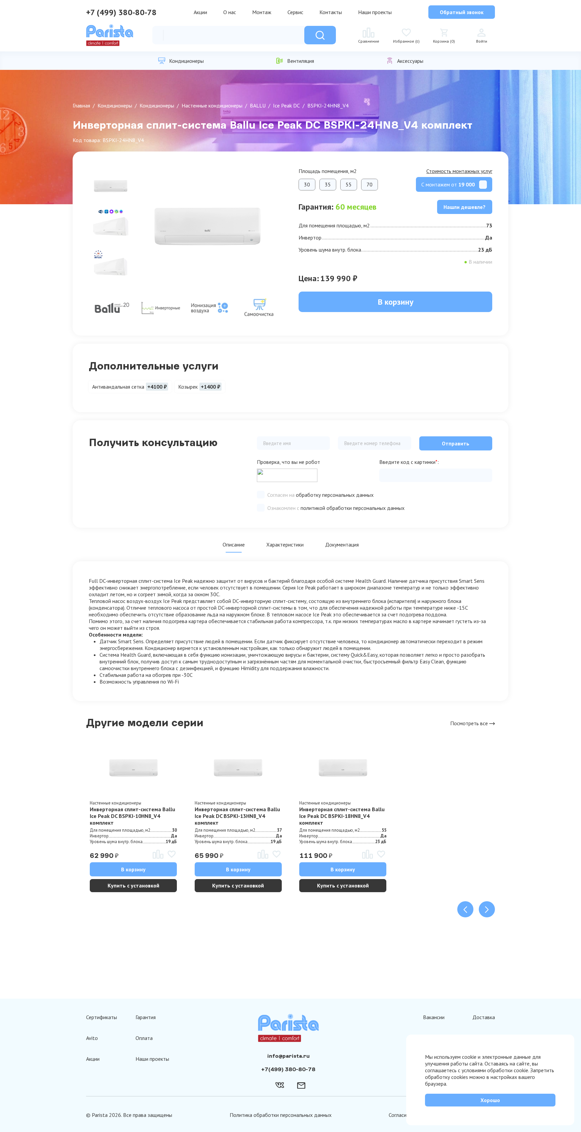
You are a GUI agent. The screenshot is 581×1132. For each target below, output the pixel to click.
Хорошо (490, 1100)
